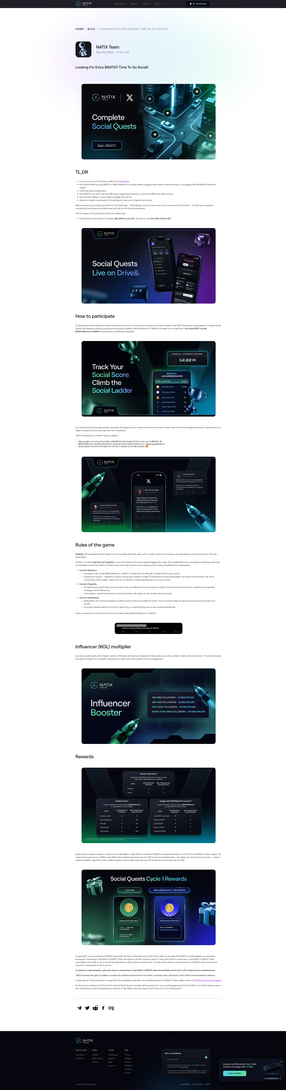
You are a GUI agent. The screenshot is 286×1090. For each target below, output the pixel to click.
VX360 (95, 1055)
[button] (121, 4)
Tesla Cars (80, 1058)
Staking (95, 1062)
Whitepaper (113, 1055)
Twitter (127, 1055)
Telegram (128, 1058)
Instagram (129, 1066)
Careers (128, 1073)
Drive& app (124, 181)
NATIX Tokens (97, 1058)
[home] (84, 3)
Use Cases (80, 1055)
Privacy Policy (184, 1067)
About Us (112, 1066)
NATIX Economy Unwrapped (208, 980)
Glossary (111, 1058)
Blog (110, 1062)
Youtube (128, 1069)
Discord (128, 1062)
